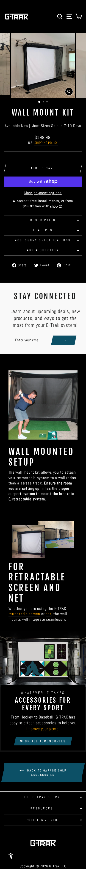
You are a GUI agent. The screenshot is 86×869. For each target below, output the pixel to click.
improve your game (42, 728)
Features (43, 230)
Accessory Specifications (43, 240)
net (48, 613)
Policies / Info (42, 820)
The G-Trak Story (42, 797)
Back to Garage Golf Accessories (46, 773)
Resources (42, 808)
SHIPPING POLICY (46, 143)
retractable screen (24, 613)
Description (43, 220)
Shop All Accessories (43, 741)
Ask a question (43, 250)
